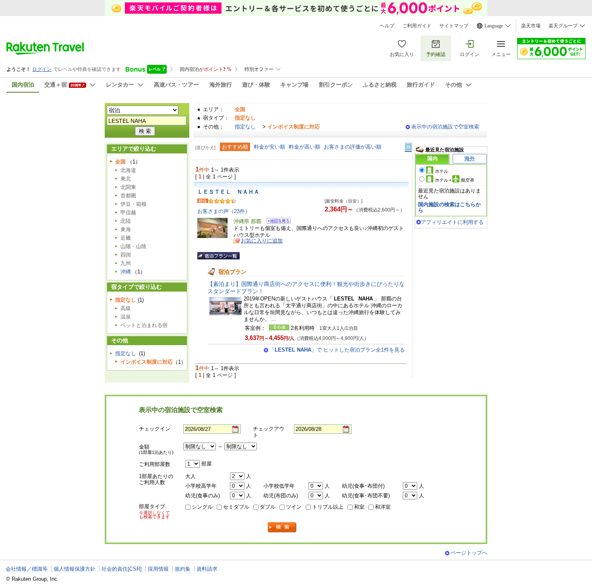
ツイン (294, 507)
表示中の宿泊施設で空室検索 (445, 127)
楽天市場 (530, 26)
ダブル (267, 507)
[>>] (409, 147)
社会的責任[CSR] (121, 569)
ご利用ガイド (416, 26)
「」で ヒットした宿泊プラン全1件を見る (337, 350)
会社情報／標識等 (27, 569)
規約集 (182, 569)
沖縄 (125, 272)
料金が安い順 (269, 147)
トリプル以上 (328, 507)
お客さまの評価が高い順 (352, 147)
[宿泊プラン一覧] (218, 255)
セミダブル (236, 507)
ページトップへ (469, 553)
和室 (359, 507)
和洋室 (383, 507)
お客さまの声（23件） (223, 211)
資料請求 (207, 569)
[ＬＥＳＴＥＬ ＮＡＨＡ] (276, 222)
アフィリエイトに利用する (452, 222)
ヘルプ (387, 26)
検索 (282, 527)
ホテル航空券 (454, 180)
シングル (202, 507)
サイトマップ (453, 26)
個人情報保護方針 (74, 569)
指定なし (245, 127)
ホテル (441, 171)
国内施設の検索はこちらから (449, 207)
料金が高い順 (304, 147)
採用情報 (158, 569)
